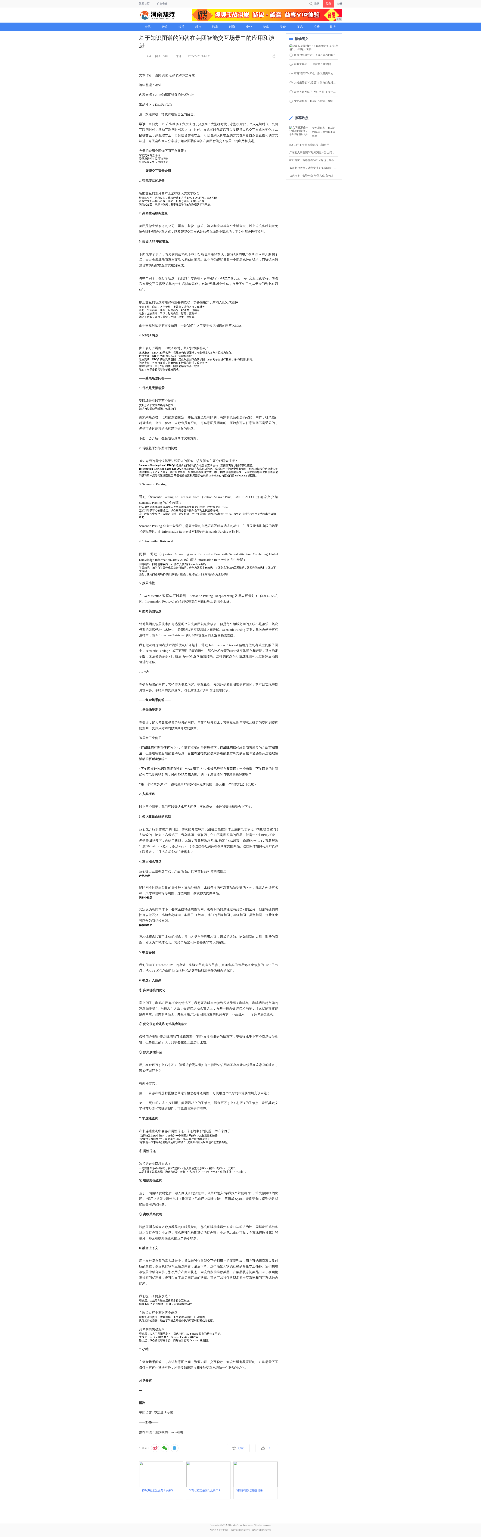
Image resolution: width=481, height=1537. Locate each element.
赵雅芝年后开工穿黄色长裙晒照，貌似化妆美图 (316, 64)
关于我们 (224, 1530)
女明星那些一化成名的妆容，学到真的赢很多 (316, 101)
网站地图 (266, 1530)
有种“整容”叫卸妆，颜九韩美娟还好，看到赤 (316, 73)
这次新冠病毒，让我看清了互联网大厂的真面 (313, 168)
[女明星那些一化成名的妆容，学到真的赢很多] (299, 132)
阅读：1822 (161, 56)
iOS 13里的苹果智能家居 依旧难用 (309, 144)
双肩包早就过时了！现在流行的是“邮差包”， (316, 55)
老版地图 (245, 1530)
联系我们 (235, 1530)
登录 (328, 3)
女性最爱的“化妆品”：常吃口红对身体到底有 (316, 82)
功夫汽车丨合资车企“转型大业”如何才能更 (313, 175)
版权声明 (256, 1530)
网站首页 (214, 1530)
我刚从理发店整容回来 (249, 1490)
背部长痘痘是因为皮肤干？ (205, 1490)
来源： (180, 56)
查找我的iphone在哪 (169, 1432)
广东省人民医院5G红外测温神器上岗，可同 (313, 152)
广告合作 (162, 3)
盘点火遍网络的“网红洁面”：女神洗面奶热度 (316, 92)
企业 (148, 56)
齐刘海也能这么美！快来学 (158, 1490)
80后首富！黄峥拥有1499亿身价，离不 (311, 160)
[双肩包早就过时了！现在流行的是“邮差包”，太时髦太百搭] (313, 47)
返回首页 (144, 3)
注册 (339, 3)
